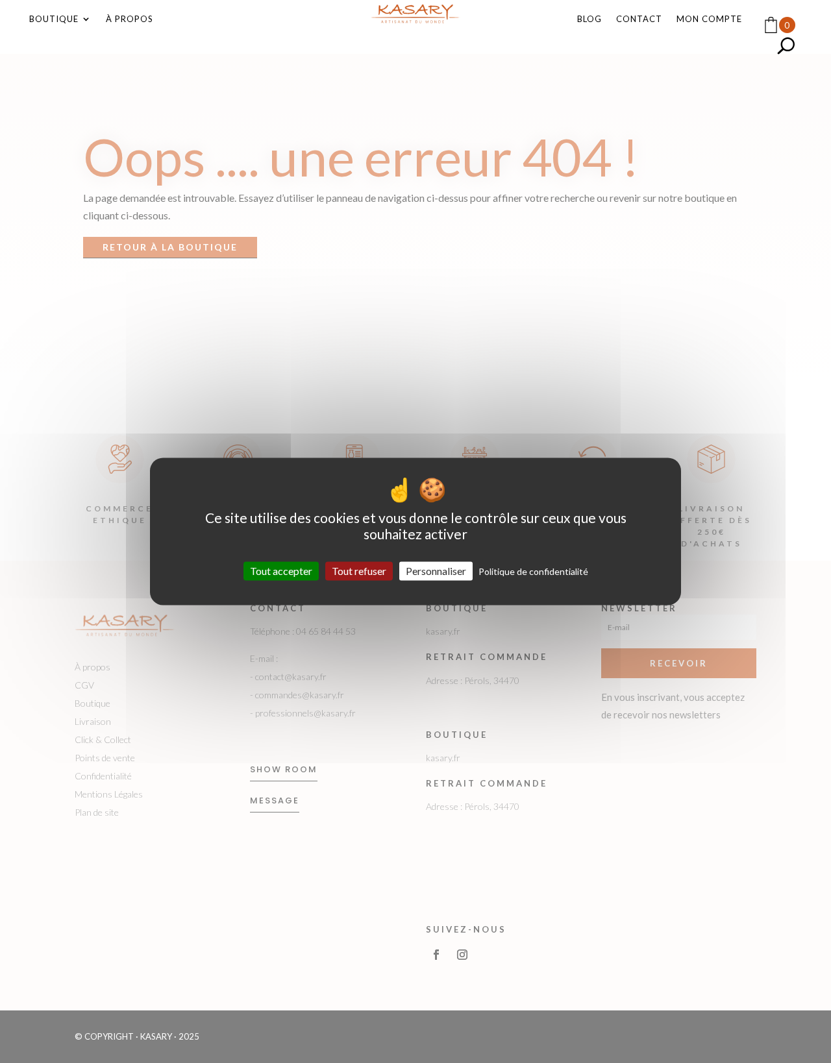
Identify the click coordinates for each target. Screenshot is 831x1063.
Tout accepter (281, 571)
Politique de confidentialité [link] (533, 571)
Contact (639, 19)
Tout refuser (359, 571)
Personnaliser (436, 571)
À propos (129, 19)
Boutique (54, 19)
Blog (589, 19)
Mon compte (709, 19)
